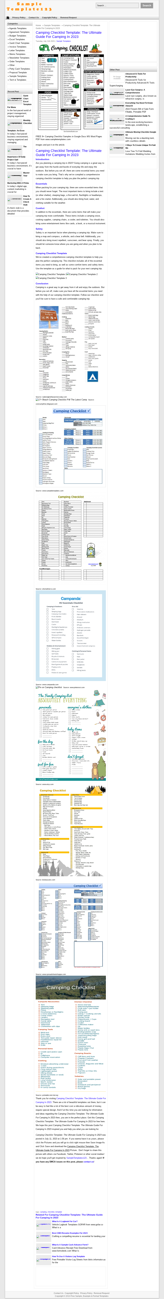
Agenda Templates (18, 28)
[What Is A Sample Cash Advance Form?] (44, 1247)
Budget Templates (17, 36)
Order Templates (17, 61)
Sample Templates (52, 25)
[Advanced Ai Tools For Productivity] (117, 81)
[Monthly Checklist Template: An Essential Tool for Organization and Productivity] (15, 123)
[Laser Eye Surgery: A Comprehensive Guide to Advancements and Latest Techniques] (117, 95)
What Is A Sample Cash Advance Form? (70, 1245)
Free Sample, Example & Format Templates (89, 1296)
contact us (88, 1162)
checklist (51, 1212)
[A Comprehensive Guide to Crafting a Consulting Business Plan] (117, 121)
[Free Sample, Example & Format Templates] (29, 14)
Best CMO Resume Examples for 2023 (70, 1233)
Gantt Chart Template (19, 43)
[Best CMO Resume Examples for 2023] (44, 1235)
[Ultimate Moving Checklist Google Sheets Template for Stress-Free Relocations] (117, 134)
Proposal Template (18, 72)
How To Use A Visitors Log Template (68, 1256)
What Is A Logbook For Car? (65, 1221)
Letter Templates (17, 50)
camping (43, 1212)
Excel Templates (17, 39)
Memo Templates (17, 54)
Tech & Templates (17, 80)
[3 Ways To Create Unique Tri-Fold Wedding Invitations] (117, 147)
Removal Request (68, 17)
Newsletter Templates (19, 58)
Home (38, 25)
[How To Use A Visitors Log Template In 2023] (44, 1259)
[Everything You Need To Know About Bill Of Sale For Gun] (117, 105)
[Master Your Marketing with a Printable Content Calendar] (15, 175)
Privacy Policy (18, 17)
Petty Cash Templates (19, 69)
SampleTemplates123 (76, 1158)
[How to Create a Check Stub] (15, 198)
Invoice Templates (17, 47)
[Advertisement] (71, 1188)
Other (12, 65)
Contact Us (34, 17)
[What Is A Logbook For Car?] (44, 1224)
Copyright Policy (49, 17)
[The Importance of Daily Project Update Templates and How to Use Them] (15, 149)
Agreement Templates (19, 32)
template (58, 1212)
